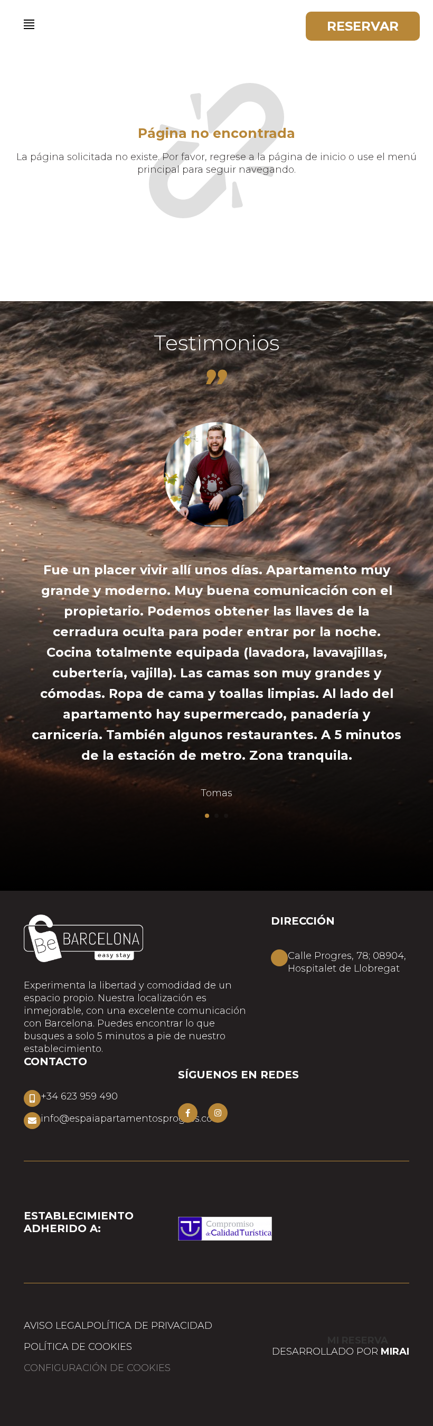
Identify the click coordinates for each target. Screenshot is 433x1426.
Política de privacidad (149, 1325)
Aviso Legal (55, 1325)
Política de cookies (78, 1347)
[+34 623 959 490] (32, 1098)
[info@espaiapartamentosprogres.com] (32, 1120)
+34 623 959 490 (79, 1096)
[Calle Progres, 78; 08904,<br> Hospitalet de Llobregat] (279, 957)
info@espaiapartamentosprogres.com (131, 1118)
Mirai (395, 1351)
